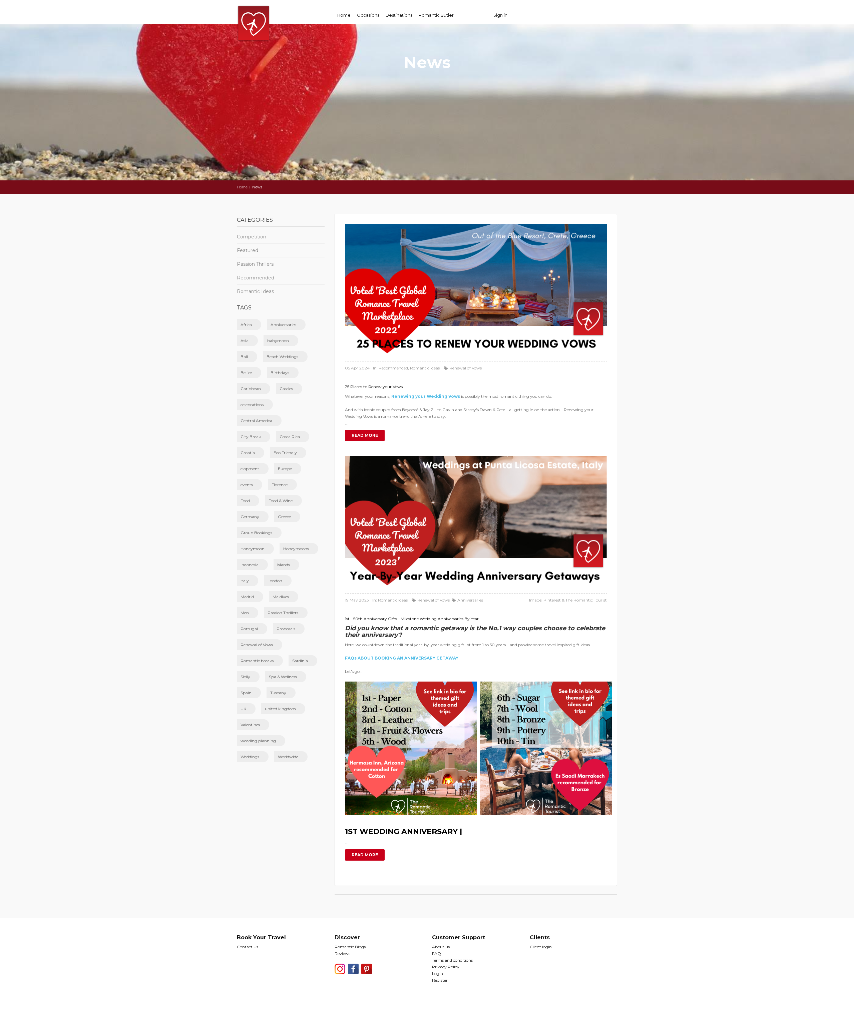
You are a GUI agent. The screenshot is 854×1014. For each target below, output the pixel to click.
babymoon (278, 340)
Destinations (399, 15)
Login (437, 973)
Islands (283, 564)
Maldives (281, 596)
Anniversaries (283, 324)
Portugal (249, 628)
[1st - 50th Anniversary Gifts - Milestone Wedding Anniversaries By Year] (476, 521)
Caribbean (251, 388)
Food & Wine (281, 500)
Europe (285, 468)
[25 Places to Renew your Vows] (476, 289)
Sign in (500, 15)
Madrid (247, 596)
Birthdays (280, 372)
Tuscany (278, 692)
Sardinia (300, 660)
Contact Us (247, 946)
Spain (246, 692)
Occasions (368, 15)
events (247, 484)
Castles (286, 388)
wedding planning (258, 740)
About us (441, 946)
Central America (256, 420)
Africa (246, 324)
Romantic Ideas (255, 291)
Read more (365, 435)
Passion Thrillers (255, 264)
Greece (284, 516)
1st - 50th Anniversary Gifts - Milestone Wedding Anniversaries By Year (412, 618)
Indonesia (250, 564)
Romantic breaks (257, 660)
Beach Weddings (282, 356)
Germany (250, 516)
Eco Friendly (285, 452)
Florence (280, 484)
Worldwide (288, 756)
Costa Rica (290, 436)
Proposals (286, 628)
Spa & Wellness (283, 676)
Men (245, 612)
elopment (250, 468)
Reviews (342, 953)
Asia (245, 340)
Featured (247, 250)
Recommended (255, 278)
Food (245, 500)
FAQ (436, 953)
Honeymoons (296, 548)
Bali (244, 356)
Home (344, 15)
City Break (251, 436)
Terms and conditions (452, 960)
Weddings (250, 756)
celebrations (252, 404)
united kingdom (280, 708)
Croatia (248, 452)
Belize (246, 372)
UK (243, 708)
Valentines (250, 724)
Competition (251, 237)
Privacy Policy (445, 966)
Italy (245, 580)
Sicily (245, 676)
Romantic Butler (436, 15)
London (275, 580)
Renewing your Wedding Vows (425, 396)
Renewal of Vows (257, 644)
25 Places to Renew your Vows (374, 386)
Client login (541, 946)
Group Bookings (256, 532)
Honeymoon (253, 548)
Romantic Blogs (350, 946)
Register (440, 980)
